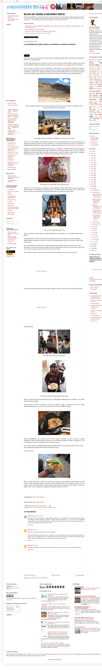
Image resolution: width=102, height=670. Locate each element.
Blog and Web (11, 212)
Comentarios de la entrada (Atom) (39, 577)
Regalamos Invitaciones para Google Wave (97, 207)
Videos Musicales (12, 103)
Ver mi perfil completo (94, 53)
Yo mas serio (94, 141)
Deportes (96, 74)
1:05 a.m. (35, 529)
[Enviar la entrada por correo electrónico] (50, 505)
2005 (92, 250)
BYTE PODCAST (12, 243)
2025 (92, 153)
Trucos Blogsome (95, 315)
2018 (92, 168)
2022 (92, 160)
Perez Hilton (11, 205)
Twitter (91, 114)
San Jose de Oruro (80, 627)
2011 (92, 184)
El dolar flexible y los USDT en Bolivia (34, 29)
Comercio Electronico (95, 70)
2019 (92, 166)
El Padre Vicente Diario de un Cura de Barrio (13, 233)
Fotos (34, 507)
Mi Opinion (39, 507)
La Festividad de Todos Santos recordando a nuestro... (96, 217)
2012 (92, 181)
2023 (92, 158)
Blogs (91, 63)
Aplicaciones (95, 59)
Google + (93, 136)
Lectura (96, 88)
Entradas (10, 221)
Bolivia (31, 507)
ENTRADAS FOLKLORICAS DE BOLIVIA (85, 596)
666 (90, 59)
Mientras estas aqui (13, 152)
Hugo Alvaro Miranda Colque (66, 654)
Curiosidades (92, 73)
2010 (92, 186)
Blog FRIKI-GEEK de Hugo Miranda (84, 617)
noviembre (95, 192)
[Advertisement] (54, 50)
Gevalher (30, 529)
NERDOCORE (11, 240)
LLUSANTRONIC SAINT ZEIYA (12, 197)
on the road (11, 161)
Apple (100, 59)
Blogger (60, 659)
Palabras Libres (12, 167)
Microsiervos (11, 203)
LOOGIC (10, 210)
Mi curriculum (94, 143)
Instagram (94, 86)
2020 (92, 164)
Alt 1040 (10, 201)
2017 (92, 171)
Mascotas (99, 90)
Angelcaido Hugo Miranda (94, 126)
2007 (92, 246)
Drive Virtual (94, 313)
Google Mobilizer (95, 303)
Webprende (96, 118)
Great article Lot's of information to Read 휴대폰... (13, 115)
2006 (92, 248)
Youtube (91, 120)
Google (91, 82)
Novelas (91, 97)
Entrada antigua (80, 575)
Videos (54, 507)
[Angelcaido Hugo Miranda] (90, 128)
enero (94, 241)
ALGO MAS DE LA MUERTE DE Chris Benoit (52, 643)
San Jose (97, 107)
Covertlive (93, 308)
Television (92, 111)
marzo (94, 237)
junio (93, 230)
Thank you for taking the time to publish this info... (13, 126)
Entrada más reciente (29, 575)
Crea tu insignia (92, 129)
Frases (91, 81)
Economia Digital (12, 169)
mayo (93, 232)
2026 (92, 151)
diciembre (95, 190)
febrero (94, 239)
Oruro (97, 97)
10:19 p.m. (40, 515)
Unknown (30, 545)
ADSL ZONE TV (95, 287)
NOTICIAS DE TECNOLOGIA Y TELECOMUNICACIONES (82, 607)
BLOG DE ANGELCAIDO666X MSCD (44, 14)
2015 (92, 175)
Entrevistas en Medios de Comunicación (84, 619)
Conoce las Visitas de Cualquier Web (96, 306)
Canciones (97, 66)
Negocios (92, 93)
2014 (92, 177)
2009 (92, 188)
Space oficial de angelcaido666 (95, 138)
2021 (92, 162)
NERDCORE (94, 289)
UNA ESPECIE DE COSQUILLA (12, 149)
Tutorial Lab (94, 320)
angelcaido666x (95, 27)
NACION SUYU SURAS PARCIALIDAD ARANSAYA (13, 177)
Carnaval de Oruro (94, 68)
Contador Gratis (10, 256)
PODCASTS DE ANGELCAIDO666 (12, 237)
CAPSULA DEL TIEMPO (11, 156)
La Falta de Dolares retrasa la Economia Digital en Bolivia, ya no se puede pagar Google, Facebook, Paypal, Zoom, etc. (58, 633)
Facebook (91, 79)
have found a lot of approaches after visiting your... (12, 120)
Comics (91, 71)
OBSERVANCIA (12, 143)
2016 (92, 173)
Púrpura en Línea (32, 515)
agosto (94, 226)
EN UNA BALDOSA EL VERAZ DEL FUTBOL (13, 208)
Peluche (10, 194)
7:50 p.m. (35, 545)
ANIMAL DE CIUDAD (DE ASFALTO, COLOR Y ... (13, 164)
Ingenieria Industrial (13, 105)
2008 (92, 244)
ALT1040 (10, 241)
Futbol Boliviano (79, 586)
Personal (44, 507)
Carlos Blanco (11, 214)
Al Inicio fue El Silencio (13, 147)
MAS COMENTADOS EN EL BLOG (13, 20)
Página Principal (56, 575)
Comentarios (11, 223)
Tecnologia (92, 109)
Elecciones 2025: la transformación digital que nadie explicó (40, 31)
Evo (99, 77)
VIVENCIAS (11, 159)
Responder (30, 525)
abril (93, 234)
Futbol (98, 81)
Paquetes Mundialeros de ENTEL (89, 609)
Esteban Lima (11, 145)
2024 (92, 155)
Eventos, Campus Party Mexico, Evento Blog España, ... (96, 201)
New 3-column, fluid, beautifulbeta (36, 654)
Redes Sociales (94, 104)
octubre (94, 221)
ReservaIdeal (94, 106)
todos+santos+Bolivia (38, 497)
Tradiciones (49, 507)
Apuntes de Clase (94, 61)
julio (93, 228)
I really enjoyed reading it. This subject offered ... (12, 132)
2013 (92, 179)
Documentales (92, 76)
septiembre (95, 224)
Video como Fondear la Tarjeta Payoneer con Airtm (38, 33)
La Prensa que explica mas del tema (72, 145)
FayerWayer (11, 189)
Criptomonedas (99, 71)
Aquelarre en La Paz (13, 154)
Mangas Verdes (12, 199)
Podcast (91, 101)
